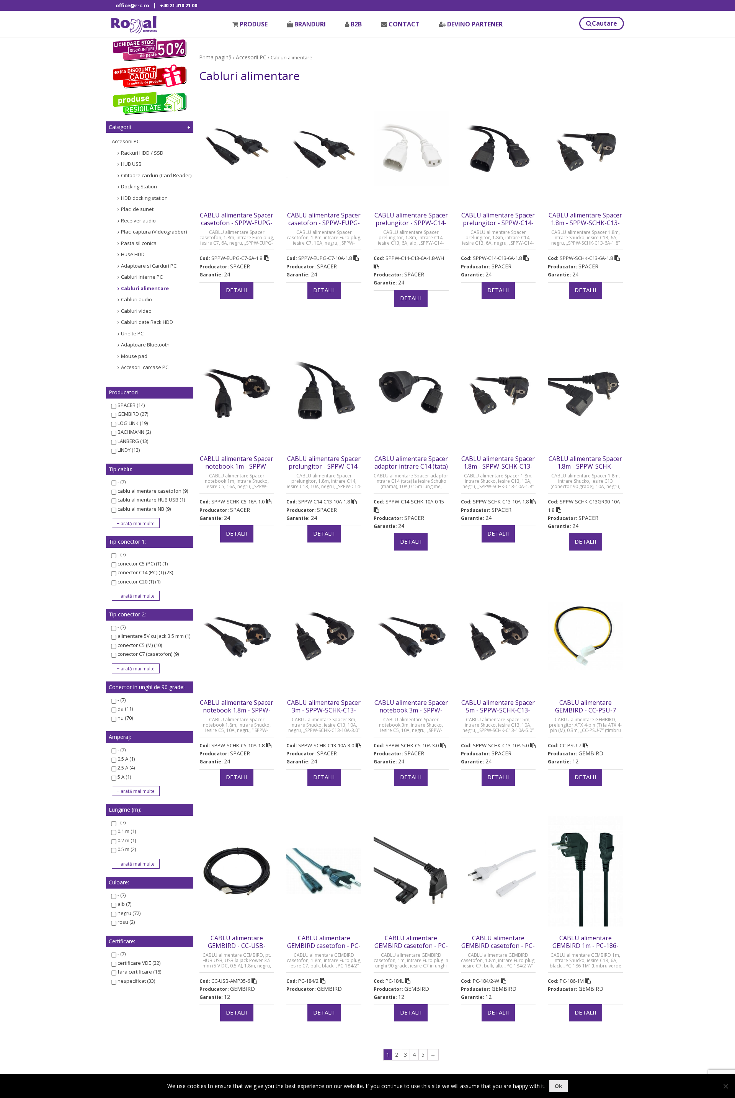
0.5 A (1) (126, 758)
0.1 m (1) (127, 831)
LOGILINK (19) (133, 423)
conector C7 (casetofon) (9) (148, 653)
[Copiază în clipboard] (266, 258)
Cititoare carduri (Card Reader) (156, 175)
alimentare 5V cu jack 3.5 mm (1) (154, 635)
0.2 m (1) (127, 840)
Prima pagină (215, 57)
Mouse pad (134, 356)
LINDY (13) (129, 449)
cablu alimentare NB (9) (144, 508)
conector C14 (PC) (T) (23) (145, 572)
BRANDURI (310, 24)
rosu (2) (126, 921)
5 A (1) (124, 776)
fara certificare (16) (139, 971)
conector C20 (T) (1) (139, 581)
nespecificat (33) (136, 980)
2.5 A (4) (126, 767)
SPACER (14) (131, 405)
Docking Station (139, 186)
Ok (558, 1086)
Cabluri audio (136, 299)
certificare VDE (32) (139, 962)
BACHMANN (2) (134, 431)
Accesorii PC (126, 141)
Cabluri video (136, 310)
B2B (356, 24)
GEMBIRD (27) (133, 413)
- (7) (122, 481)
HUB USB (131, 163)
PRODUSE (254, 24)
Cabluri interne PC (142, 276)
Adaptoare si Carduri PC (148, 265)
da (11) (125, 708)
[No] (725, 1086)
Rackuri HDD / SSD (142, 152)
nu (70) (125, 717)
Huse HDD (133, 254)
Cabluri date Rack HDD (147, 322)
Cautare (604, 23)
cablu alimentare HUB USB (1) (151, 499)
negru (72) (129, 913)
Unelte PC (132, 333)
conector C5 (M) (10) (140, 645)
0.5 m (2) (127, 849)
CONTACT (404, 24)
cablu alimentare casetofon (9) (153, 490)
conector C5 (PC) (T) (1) (143, 563)
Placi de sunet (137, 209)
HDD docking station (144, 197)
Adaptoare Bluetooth (145, 344)
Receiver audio (138, 220)
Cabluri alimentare (145, 288)
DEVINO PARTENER (475, 24)
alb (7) (124, 903)
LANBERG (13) (133, 441)
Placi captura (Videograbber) (154, 231)
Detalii (237, 290)
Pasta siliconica (139, 243)
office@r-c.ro (132, 5)
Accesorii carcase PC (144, 367)
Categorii (120, 127)
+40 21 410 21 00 (178, 5)
